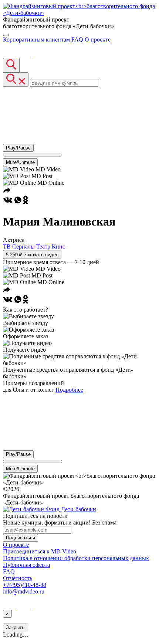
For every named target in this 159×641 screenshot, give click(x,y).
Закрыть (15, 627)
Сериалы (23, 246)
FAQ (77, 39)
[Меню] (6, 35)
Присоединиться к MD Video (39, 551)
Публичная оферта (26, 565)
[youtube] (25, 54)
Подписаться (20, 537)
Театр (43, 246)
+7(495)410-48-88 (24, 585)
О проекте (98, 39)
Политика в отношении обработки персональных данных (76, 558)
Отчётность (17, 578)
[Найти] (11, 65)
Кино (58, 246)
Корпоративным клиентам (36, 39)
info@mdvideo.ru (23, 591)
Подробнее (69, 390)
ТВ (7, 246)
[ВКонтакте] (10, 54)
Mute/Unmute (20, 162)
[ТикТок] (39, 54)
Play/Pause (18, 148)
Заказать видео (32, 254)
